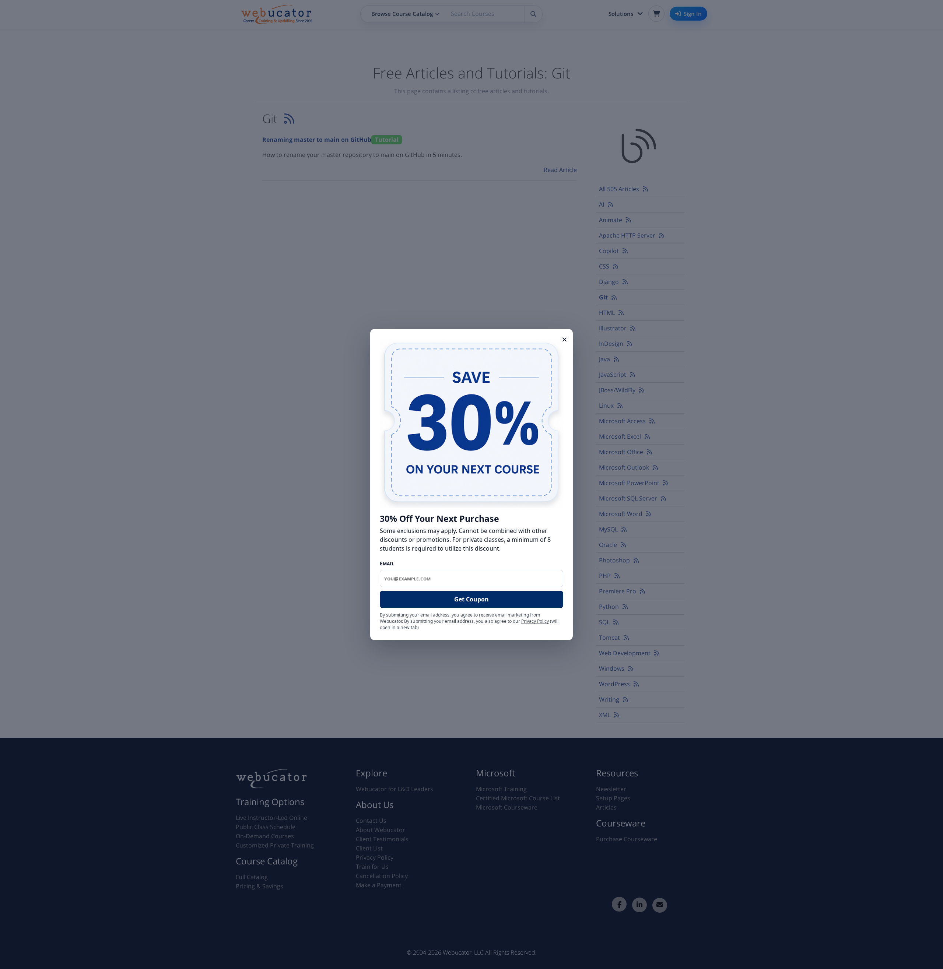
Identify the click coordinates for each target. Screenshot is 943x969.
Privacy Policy (535, 621)
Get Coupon (471, 599)
